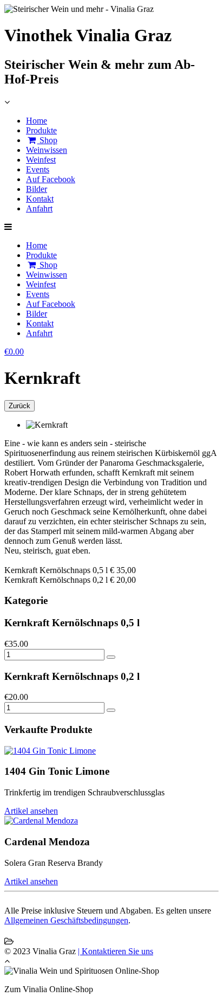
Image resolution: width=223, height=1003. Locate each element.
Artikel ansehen (31, 810)
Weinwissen (46, 150)
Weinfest (41, 159)
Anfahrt (39, 208)
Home (36, 120)
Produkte (41, 130)
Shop (47, 140)
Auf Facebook (50, 179)
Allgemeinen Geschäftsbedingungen (66, 920)
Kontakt (40, 198)
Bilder (36, 189)
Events (37, 169)
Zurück (19, 406)
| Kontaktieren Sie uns (115, 951)
